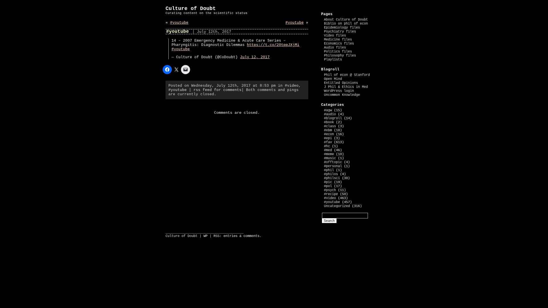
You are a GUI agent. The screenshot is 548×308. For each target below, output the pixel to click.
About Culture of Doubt (346, 20)
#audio (330, 114)
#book (329, 122)
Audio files (335, 48)
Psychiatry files (340, 32)
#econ (329, 134)
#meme (329, 154)
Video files (335, 36)
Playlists (333, 60)
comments (251, 236)
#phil (329, 170)
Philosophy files (340, 56)
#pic (328, 182)
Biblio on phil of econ (346, 24)
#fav (328, 142)
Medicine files (338, 40)
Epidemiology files (342, 28)
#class (330, 126)
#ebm (328, 130)
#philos (331, 174)
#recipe (331, 194)
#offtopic (333, 162)
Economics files (339, 44)
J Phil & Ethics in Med (346, 87)
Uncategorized (337, 206)
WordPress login (339, 91)
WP (205, 236)
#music (330, 158)
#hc (327, 146)
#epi (328, 138)
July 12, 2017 (255, 57)
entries (230, 236)
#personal (333, 166)
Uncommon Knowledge (342, 95)
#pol (328, 186)
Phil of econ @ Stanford (347, 75)
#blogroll (333, 118)
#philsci (332, 178)
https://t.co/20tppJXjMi (273, 45)
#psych (330, 190)
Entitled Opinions (341, 83)
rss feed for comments (217, 90)
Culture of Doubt (191, 8)
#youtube (179, 23)
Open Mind (333, 79)
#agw (328, 110)
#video (292, 86)
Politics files (338, 52)
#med (328, 150)
